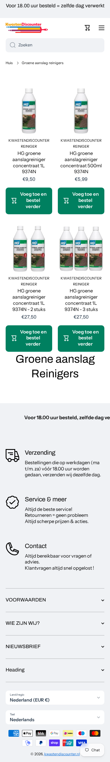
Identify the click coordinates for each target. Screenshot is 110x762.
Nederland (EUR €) (30, 700)
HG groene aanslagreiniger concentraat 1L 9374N (28, 162)
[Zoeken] (11, 45)
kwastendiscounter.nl (62, 754)
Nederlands (22, 719)
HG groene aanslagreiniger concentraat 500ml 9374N (81, 162)
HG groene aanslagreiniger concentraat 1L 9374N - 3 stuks (81, 300)
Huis (9, 63)
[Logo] (27, 28)
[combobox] (55, 45)
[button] (87, 28)
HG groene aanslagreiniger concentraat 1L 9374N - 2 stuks (28, 300)
